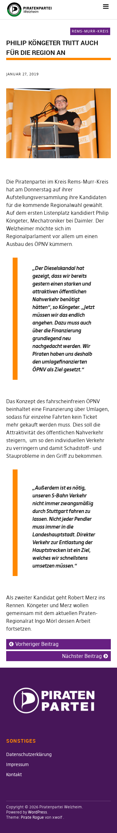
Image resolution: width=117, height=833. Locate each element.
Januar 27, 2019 (22, 74)
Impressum (17, 764)
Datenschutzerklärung (29, 754)
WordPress (37, 812)
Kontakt (14, 774)
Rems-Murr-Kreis (90, 31)
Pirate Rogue (32, 817)
